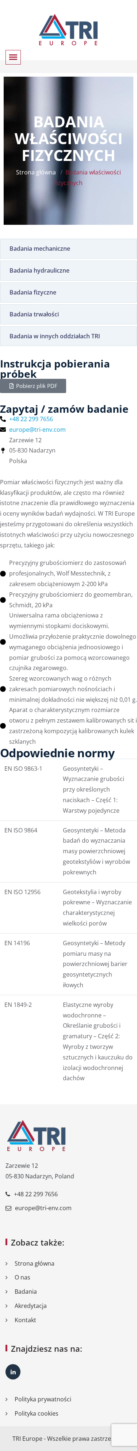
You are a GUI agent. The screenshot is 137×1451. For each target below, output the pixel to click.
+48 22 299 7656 (36, 1194)
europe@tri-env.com (43, 1208)
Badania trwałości (34, 314)
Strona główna (36, 172)
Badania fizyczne (32, 292)
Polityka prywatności (43, 1399)
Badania (26, 1292)
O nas (22, 1277)
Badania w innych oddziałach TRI (54, 336)
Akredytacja (31, 1306)
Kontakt (25, 1320)
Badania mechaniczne (39, 249)
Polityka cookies (36, 1413)
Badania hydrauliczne (39, 270)
